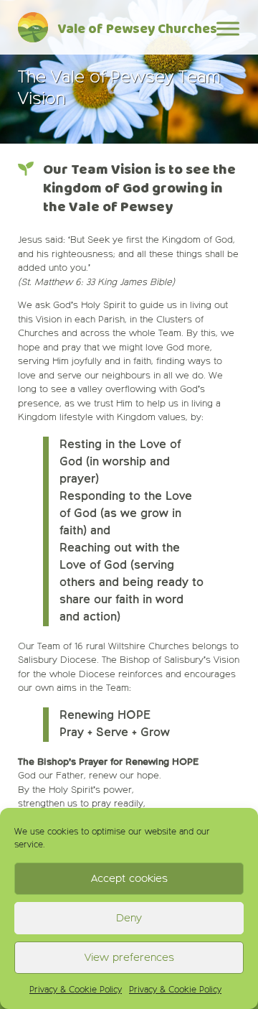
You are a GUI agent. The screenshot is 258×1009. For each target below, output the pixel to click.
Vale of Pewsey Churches (137, 29)
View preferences (129, 957)
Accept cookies (129, 878)
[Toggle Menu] (227, 28)
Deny (129, 918)
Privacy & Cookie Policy (75, 990)
